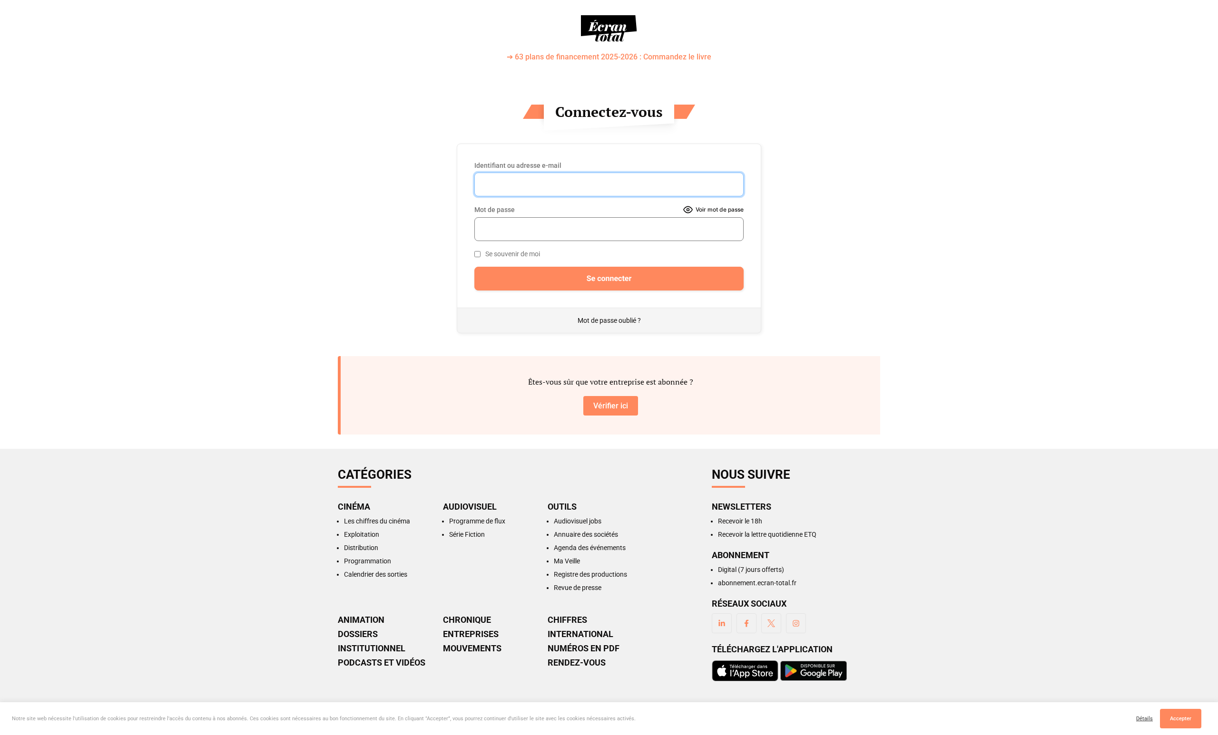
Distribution (361, 547)
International (580, 634)
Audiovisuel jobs (577, 521)
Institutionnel (371, 648)
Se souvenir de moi (512, 254)
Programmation (367, 561)
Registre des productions (590, 574)
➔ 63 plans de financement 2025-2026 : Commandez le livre (609, 57)
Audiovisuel (470, 507)
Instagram (796, 623)
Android (813, 671)
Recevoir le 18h (740, 521)
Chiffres (567, 620)
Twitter (771, 623)
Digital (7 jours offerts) (751, 569)
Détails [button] (1144, 719)
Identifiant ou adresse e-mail (517, 165)
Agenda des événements (590, 547)
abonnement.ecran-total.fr (757, 583)
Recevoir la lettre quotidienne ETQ (767, 534)
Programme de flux (477, 521)
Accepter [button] (1180, 719)
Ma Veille (567, 561)
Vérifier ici (610, 405)
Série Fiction (467, 534)
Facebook (746, 623)
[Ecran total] (609, 28)
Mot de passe (494, 209)
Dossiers (358, 634)
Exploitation (361, 534)
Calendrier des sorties (375, 574)
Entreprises (471, 634)
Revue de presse (577, 587)
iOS (745, 671)
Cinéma (354, 507)
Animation (361, 620)
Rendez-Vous (577, 662)
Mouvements (472, 648)
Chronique (467, 620)
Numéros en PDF (583, 648)
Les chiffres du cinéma (377, 521)
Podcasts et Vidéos (381, 662)
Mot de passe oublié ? (609, 320)
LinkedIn (722, 623)
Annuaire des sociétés (586, 534)
